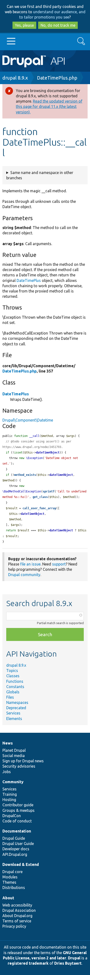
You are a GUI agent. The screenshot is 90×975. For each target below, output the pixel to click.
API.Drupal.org (14, 854)
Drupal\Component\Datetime (27, 420)
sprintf (48, 491)
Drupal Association (19, 910)
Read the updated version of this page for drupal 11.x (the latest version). (49, 106)
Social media (13, 755)
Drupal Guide (13, 838)
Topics (12, 670)
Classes (12, 676)
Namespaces (17, 702)
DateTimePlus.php (57, 78)
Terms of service (16, 921)
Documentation (16, 831)
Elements (14, 718)
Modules (10, 877)
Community (13, 782)
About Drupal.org (17, 915)
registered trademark (28, 963)
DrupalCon (11, 816)
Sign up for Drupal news (23, 761)
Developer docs (15, 849)
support (59, 564)
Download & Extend (20, 864)
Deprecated (16, 708)
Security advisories (18, 766)
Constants (15, 686)
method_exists (25, 475)
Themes (9, 882)
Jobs (6, 772)
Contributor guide (17, 805)
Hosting (9, 799)
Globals (12, 692)
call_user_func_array (39, 508)
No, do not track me (58, 25)
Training (9, 794)
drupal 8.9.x (15, 78)
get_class (40, 497)
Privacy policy (14, 926)
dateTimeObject (48, 452)
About (8, 898)
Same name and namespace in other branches (39, 175)
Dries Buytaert (68, 963)
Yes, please (24, 25)
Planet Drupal (14, 750)
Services (13, 713)
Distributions (13, 887)
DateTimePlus (29, 280)
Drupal (74, 958)
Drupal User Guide (18, 843)
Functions (14, 681)
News (7, 743)
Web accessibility (17, 905)
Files (10, 697)
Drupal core (12, 871)
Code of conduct (17, 821)
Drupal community (24, 574)
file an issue (30, 564)
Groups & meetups (18, 810)
